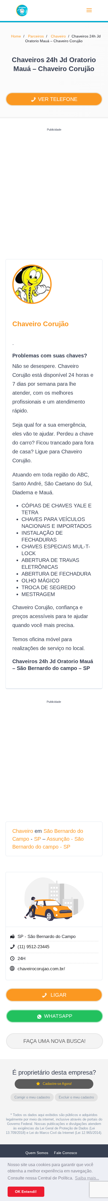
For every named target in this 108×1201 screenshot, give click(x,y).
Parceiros (36, 36)
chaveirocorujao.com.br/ (41, 968)
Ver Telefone (57, 99)
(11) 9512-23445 (33, 946)
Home (16, 36)
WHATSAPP (58, 1016)
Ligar (57, 995)
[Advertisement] (54, 187)
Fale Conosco (65, 1153)
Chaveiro (58, 36)
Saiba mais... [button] (87, 1178)
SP (37, 839)
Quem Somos (36, 1153)
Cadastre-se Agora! (57, 1084)
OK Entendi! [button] (26, 1191)
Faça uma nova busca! (54, 1041)
